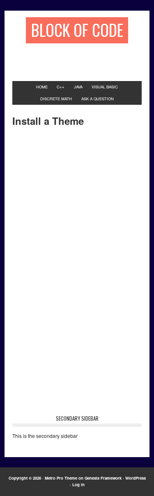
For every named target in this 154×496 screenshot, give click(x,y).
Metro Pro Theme (61, 478)
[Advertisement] (83, 58)
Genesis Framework (103, 478)
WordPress (135, 478)
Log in (78, 484)
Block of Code (77, 29)
